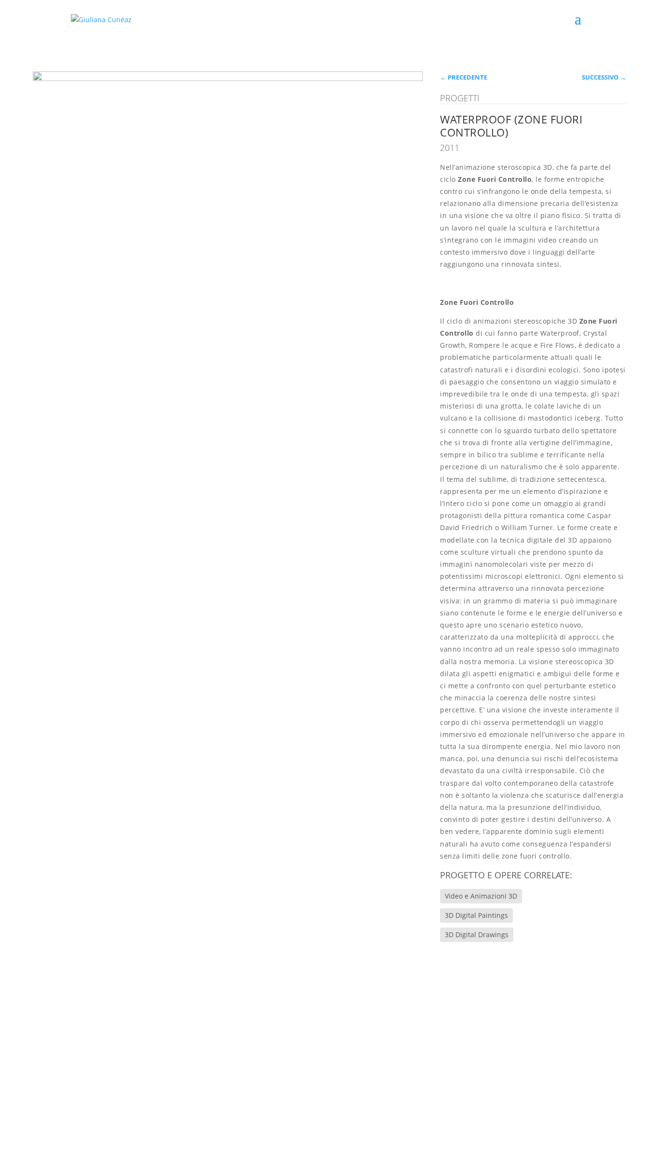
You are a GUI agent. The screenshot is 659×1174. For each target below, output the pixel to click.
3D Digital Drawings (476, 934)
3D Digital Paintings (476, 915)
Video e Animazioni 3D (481, 896)
